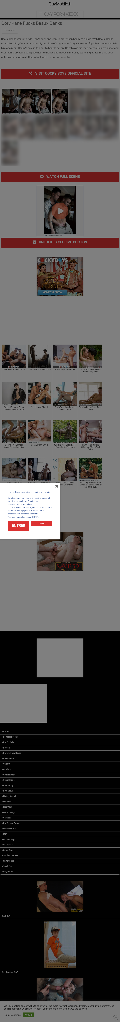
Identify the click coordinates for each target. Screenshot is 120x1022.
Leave (42, 523)
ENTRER (18, 525)
